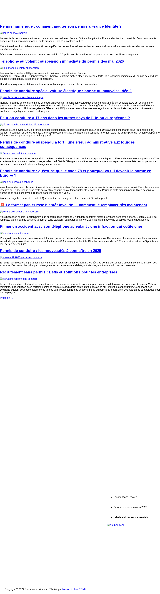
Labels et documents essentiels (130, 517)
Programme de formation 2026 (130, 507)
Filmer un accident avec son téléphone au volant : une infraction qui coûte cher (71, 226)
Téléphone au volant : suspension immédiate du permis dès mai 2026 (62, 61)
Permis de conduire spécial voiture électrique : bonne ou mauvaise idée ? (66, 91)
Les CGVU (80, 589)
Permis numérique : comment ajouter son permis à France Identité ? (61, 26)
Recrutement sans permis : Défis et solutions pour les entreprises (58, 272)
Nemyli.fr (67, 589)
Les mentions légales (125, 497)
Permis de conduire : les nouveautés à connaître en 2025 (50, 250)
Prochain (6, 298)
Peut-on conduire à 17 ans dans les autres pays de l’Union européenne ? (65, 118)
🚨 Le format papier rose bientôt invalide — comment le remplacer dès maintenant (73, 205)
